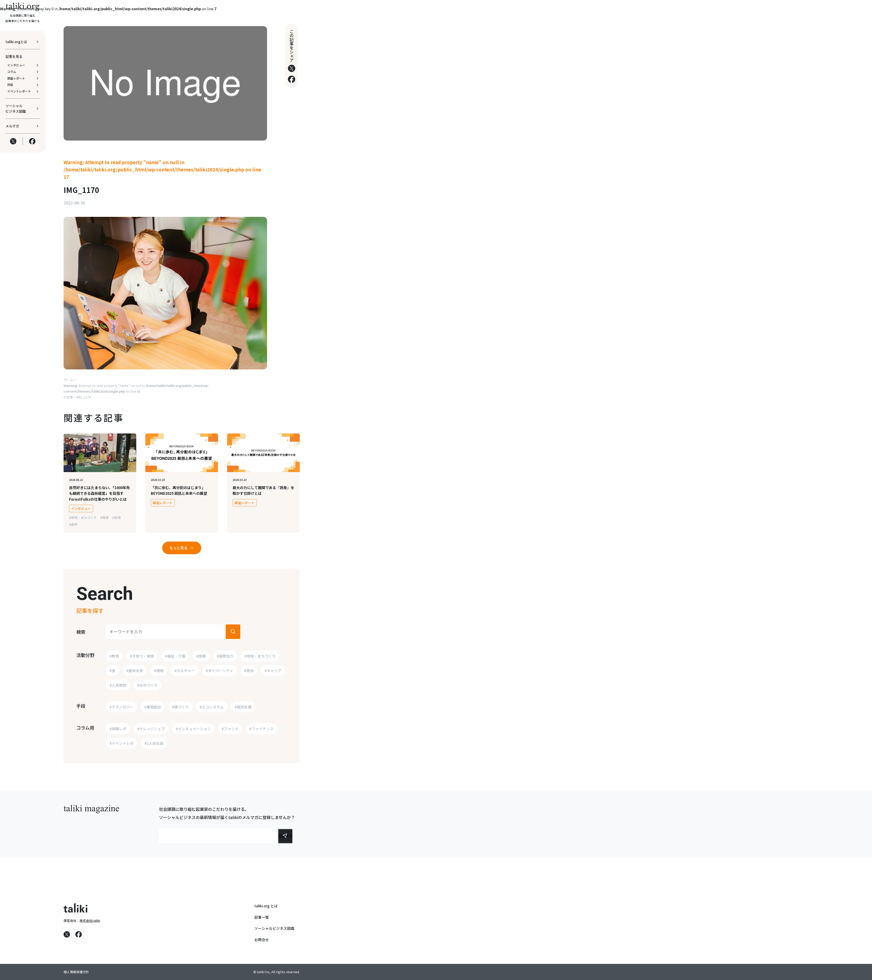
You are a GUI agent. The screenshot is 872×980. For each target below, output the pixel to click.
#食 (112, 670)
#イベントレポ (121, 743)
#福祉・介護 (175, 656)
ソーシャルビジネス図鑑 (274, 928)
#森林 (73, 524)
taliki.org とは (266, 905)
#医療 (201, 656)
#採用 (116, 517)
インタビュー (81, 508)
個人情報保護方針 (76, 972)
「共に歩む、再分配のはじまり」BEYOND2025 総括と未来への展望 (179, 490)
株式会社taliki (89, 920)
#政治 (249, 670)
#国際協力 (225, 656)
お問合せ (261, 939)
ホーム (68, 379)
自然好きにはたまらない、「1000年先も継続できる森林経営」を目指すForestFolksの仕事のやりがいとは (99, 493)
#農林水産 (134, 670)
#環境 (104, 517)
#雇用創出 (152, 707)
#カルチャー (184, 670)
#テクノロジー (121, 707)
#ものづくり (147, 685)
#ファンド (230, 728)
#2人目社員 (153, 743)
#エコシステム (212, 707)
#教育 (114, 656)
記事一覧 (261, 917)
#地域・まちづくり (83, 517)
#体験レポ (117, 728)
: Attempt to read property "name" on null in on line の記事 (136, 391)
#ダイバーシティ (219, 670)
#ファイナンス (261, 728)
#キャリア (273, 670)
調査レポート (163, 502)
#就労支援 (243, 707)
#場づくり (180, 707)
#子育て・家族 (142, 656)
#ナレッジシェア (151, 728)
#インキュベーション (193, 728)
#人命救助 (117, 685)
